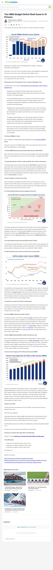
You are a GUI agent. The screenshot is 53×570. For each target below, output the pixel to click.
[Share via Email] (19, 25)
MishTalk (20, 20)
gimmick (30, 317)
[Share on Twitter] (9, 25)
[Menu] (2, 2)
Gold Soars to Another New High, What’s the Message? (29, 436)
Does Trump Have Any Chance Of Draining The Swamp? (18, 458)
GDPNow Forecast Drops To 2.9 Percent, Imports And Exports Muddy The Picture (25, 460)
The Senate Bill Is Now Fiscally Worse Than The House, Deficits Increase (22, 462)
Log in (18, 527)
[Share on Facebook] (17, 25)
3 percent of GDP (16, 292)
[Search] (50, 7)
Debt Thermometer (34, 340)
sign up (23, 527)
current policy (32, 325)
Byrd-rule (18, 235)
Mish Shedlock (12, 20)
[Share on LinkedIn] (14, 25)
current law (30, 327)
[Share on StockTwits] (11, 25)
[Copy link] (22, 25)
